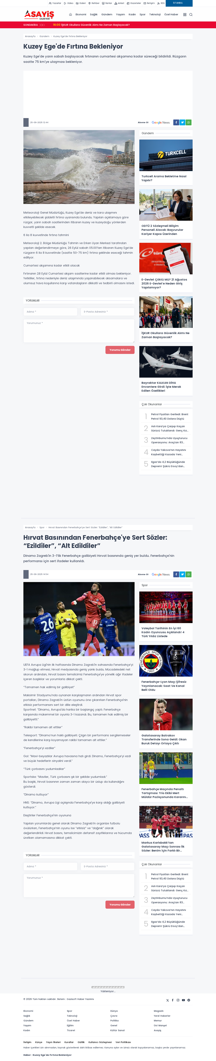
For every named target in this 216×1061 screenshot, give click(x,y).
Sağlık (94, 14)
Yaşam (120, 14)
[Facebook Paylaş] (176, 122)
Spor (142, 14)
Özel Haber (171, 14)
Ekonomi (81, 14)
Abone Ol (143, 122)
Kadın (132, 14)
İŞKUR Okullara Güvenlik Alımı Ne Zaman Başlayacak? (91, 25)
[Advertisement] (118, 96)
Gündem (106, 14)
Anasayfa (30, 36)
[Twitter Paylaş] (182, 122)
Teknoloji (154, 14)
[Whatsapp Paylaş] (188, 122)
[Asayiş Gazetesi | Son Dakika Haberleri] (39, 14)
